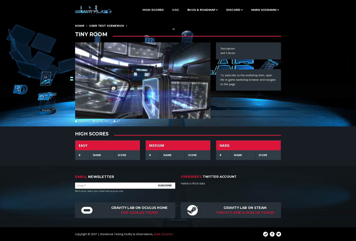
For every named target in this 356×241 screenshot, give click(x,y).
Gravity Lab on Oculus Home (139, 208)
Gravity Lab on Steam (245, 208)
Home (79, 25)
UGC (175, 10)
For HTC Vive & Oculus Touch (245, 212)
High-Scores (153, 10)
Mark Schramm (264, 10)
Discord (233, 10)
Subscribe (165, 185)
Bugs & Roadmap (201, 10)
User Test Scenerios (106, 25)
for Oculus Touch (139, 212)
